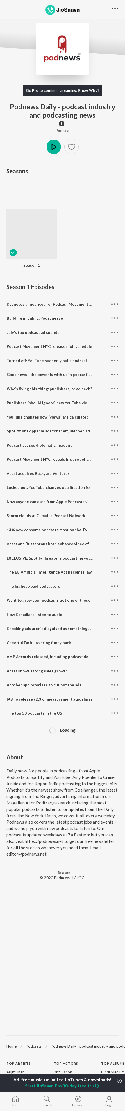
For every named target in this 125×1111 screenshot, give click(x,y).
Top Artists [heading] (18, 1063)
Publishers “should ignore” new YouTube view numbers (57, 402)
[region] (62, 1046)
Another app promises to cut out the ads (44, 685)
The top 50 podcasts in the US (34, 713)
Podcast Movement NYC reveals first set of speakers (55, 459)
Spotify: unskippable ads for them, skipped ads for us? (56, 431)
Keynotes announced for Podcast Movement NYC (52, 304)
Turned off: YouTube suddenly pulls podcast (47, 360)
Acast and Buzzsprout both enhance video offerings (54, 544)
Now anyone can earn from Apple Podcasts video (51, 501)
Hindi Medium (113, 1072)
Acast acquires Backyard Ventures (38, 473)
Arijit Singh (15, 1072)
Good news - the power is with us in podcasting (50, 374)
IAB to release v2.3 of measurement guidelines (50, 699)
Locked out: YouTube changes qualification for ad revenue (60, 487)
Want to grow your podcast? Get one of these (48, 600)
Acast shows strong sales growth (37, 671)
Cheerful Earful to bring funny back (39, 642)
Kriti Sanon (63, 1072)
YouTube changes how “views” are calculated (48, 417)
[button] (71, 147)
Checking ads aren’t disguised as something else (51, 628)
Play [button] (54, 147)
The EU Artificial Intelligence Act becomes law (49, 572)
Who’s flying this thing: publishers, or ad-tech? (49, 389)
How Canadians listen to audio (34, 614)
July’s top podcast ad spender (34, 332)
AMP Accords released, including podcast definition (54, 656)
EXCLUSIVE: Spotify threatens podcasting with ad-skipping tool (65, 558)
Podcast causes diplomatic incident (39, 445)
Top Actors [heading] (66, 1063)
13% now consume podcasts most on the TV (47, 530)
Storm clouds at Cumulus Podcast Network (46, 515)
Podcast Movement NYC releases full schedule (49, 346)
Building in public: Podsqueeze (35, 318)
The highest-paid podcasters (33, 586)
